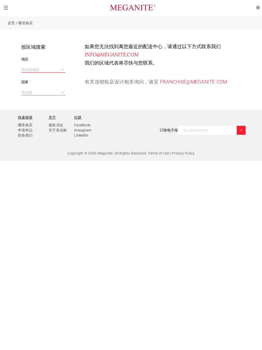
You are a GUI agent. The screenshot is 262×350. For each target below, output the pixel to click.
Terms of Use (159, 153)
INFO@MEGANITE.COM (112, 55)
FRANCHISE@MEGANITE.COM (193, 82)
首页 (11, 23)
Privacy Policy (183, 153)
